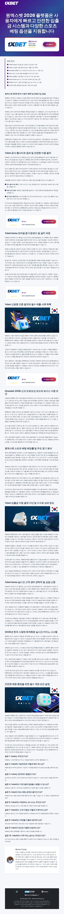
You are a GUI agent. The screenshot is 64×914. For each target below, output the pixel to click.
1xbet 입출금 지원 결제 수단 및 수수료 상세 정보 (24, 76)
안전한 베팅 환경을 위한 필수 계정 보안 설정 (23, 85)
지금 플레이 (49, 44)
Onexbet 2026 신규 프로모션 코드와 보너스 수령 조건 (26, 70)
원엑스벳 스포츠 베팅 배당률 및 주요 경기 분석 (23, 73)
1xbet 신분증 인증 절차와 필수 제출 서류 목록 (23, 67)
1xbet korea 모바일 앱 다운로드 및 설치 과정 (23, 64)
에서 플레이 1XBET (49, 221)
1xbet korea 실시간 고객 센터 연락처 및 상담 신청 (24, 79)
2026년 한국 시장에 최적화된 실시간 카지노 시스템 (25, 82)
